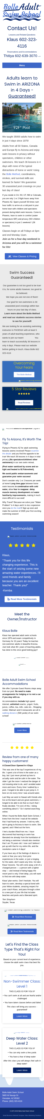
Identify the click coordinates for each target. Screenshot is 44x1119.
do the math (16, 508)
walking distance (9, 713)
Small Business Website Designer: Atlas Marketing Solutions (22, 1115)
